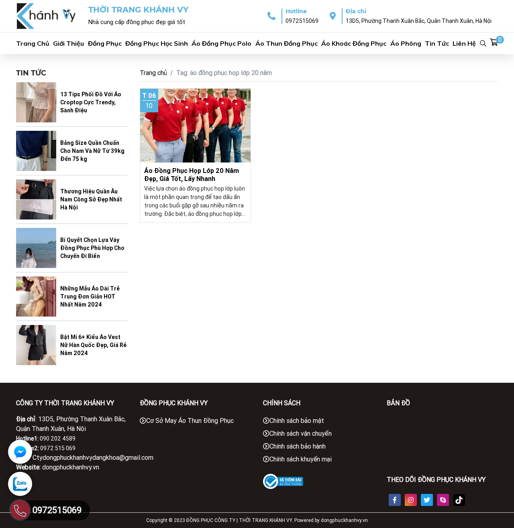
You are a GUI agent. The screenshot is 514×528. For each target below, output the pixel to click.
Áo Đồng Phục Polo (221, 43)
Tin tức (437, 43)
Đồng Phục (105, 43)
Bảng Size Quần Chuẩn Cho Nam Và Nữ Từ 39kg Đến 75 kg (92, 150)
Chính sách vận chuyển (300, 433)
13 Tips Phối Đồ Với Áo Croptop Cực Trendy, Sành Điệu (90, 102)
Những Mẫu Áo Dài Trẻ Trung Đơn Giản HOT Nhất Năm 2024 (90, 296)
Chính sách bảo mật (296, 420)
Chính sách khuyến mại (300, 459)
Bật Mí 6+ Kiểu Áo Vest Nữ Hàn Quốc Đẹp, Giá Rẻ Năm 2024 (93, 345)
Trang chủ (32, 43)
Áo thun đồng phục (286, 43)
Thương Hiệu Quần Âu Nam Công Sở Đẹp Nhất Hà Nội (91, 199)
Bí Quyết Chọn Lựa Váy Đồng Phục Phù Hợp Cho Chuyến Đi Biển (92, 248)
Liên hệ (464, 43)
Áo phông (405, 43)
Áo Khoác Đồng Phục (353, 43)
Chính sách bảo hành (297, 446)
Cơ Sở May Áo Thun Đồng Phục (190, 420)
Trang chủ (153, 73)
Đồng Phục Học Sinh (156, 43)
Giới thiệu (68, 43)
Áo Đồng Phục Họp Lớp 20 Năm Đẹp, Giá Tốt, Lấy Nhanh (191, 175)
